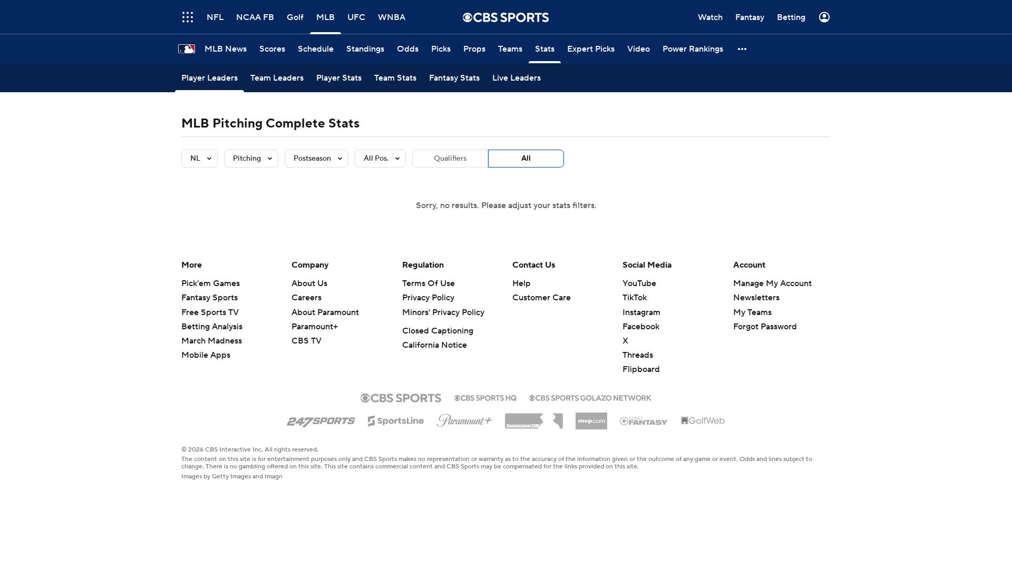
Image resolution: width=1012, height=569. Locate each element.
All (526, 158)
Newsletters (756, 297)
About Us (309, 283)
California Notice (434, 345)
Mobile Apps (205, 355)
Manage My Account (772, 283)
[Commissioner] (534, 417)
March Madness (211, 341)
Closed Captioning (437, 331)
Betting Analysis (211, 326)
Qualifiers (450, 158)
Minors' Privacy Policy (443, 312)
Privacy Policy (428, 297)
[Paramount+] (464, 418)
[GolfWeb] (703, 421)
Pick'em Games (210, 283)
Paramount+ (314, 326)
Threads (637, 355)
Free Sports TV (210, 312)
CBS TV (306, 341)
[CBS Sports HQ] (485, 396)
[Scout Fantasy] (644, 420)
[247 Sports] (321, 419)
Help (521, 283)
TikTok (634, 297)
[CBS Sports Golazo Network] (590, 396)
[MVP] (591, 416)
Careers (306, 297)
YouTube (639, 283)
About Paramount (325, 312)
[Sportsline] (396, 419)
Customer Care (541, 297)
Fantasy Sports (209, 297)
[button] (187, 17)
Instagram (641, 312)
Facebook (640, 326)
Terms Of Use (428, 283)
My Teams (752, 312)
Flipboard (641, 369)
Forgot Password (765, 326)
